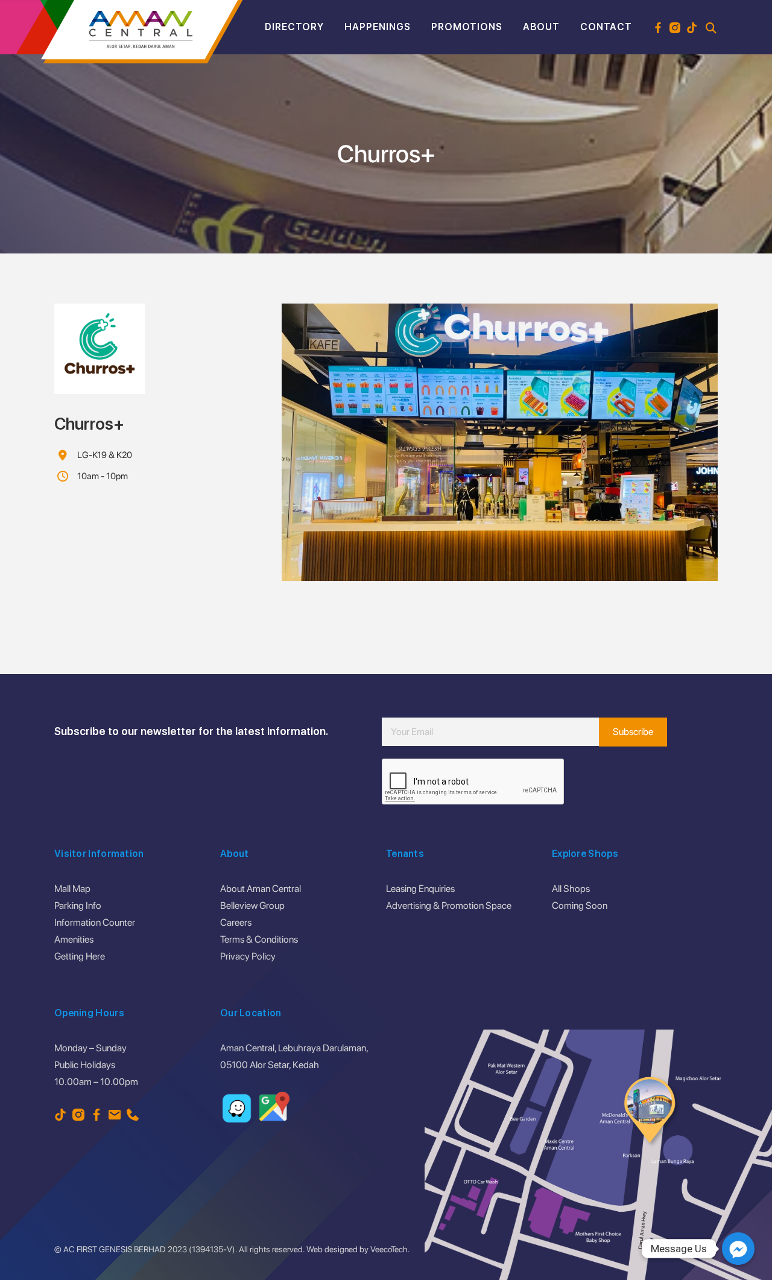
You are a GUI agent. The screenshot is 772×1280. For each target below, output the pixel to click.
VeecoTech (389, 1249)
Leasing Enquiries (420, 888)
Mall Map (72, 888)
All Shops (571, 888)
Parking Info (77, 905)
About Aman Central (260, 888)
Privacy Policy (248, 956)
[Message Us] (738, 1248)
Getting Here (79, 956)
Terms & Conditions (259, 939)
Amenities (73, 939)
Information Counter (94, 922)
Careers (236, 922)
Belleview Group (252, 905)
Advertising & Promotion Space (448, 905)
